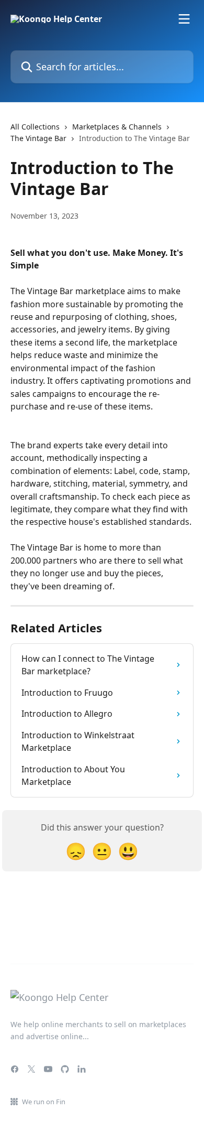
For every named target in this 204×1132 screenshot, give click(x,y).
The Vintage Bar (38, 138)
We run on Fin (43, 1101)
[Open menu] (184, 19)
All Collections (35, 127)
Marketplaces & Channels (117, 127)
